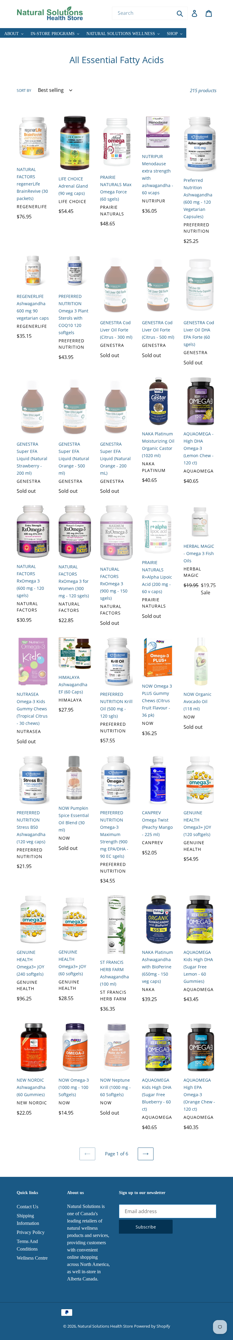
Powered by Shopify (152, 1326)
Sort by (24, 90)
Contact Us (27, 1206)
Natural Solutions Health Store (105, 1326)
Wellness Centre (32, 1258)
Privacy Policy (31, 1232)
